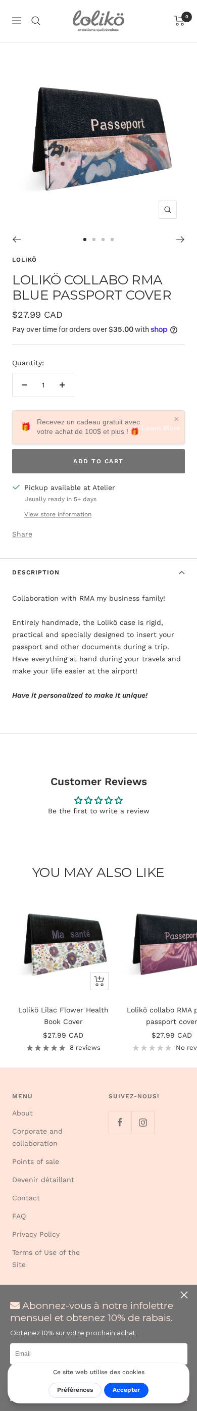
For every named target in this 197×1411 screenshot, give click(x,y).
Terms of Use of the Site (46, 1258)
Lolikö (24, 259)
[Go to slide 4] (112, 239)
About (22, 1113)
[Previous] (16, 239)
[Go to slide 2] (93, 239)
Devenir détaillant (43, 1180)
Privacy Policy (36, 1234)
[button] (185, 1295)
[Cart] (179, 21)
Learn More (160, 428)
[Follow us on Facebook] (120, 1122)
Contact (26, 1198)
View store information (57, 514)
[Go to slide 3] (103, 239)
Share (22, 534)
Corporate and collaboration (37, 1137)
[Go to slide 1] (84, 239)
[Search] (35, 20)
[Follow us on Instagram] (142, 1122)
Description (36, 572)
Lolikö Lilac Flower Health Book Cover (63, 1015)
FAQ (19, 1216)
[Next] (180, 239)
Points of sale (35, 1161)
